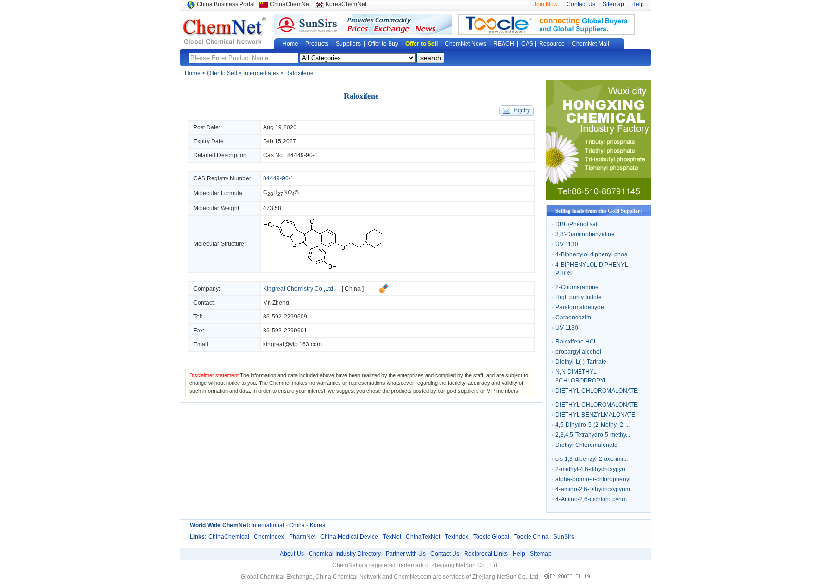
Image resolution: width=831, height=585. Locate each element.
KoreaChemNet (346, 4)
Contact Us (581, 4)
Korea (318, 525)
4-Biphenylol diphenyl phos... (593, 254)
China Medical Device (349, 537)
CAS (527, 43)
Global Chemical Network (224, 31)
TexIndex (456, 537)
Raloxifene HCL (576, 341)
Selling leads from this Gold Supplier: (598, 211)
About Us (292, 553)
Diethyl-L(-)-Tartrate (580, 361)
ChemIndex (269, 537)
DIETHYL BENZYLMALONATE (595, 414)
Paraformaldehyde (579, 307)
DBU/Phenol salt (577, 224)
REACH (503, 43)
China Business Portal (226, 4)
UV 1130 (566, 244)
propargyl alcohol (578, 351)
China (297, 525)
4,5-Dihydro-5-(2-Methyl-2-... (592, 424)
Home (290, 43)
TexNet (392, 537)
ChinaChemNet (290, 4)
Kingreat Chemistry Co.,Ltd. (299, 288)
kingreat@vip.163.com (292, 344)
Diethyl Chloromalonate (586, 445)
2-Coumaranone (577, 287)
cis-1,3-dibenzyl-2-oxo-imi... (591, 459)
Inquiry (521, 110)
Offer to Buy (383, 43)
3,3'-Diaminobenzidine (585, 234)
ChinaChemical (228, 537)
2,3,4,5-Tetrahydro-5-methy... (592, 435)
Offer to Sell (421, 43)
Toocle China (531, 537)
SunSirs (564, 537)
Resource (552, 43)
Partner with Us (406, 553)
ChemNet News (465, 43)
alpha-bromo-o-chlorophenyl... (595, 479)
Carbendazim (573, 317)
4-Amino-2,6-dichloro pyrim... (593, 499)
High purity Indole (578, 297)
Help (637, 4)
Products (316, 43)
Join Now (545, 4)
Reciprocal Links (486, 553)
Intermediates (261, 73)
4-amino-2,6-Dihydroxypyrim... (594, 489)
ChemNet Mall (590, 43)
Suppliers (348, 43)
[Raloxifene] (323, 268)
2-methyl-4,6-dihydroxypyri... (592, 469)
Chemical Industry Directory (345, 553)
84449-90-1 (302, 155)
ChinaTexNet (423, 537)
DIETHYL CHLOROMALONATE (596, 390)
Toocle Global (491, 537)
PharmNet (302, 537)
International (268, 525)
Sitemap (613, 4)
